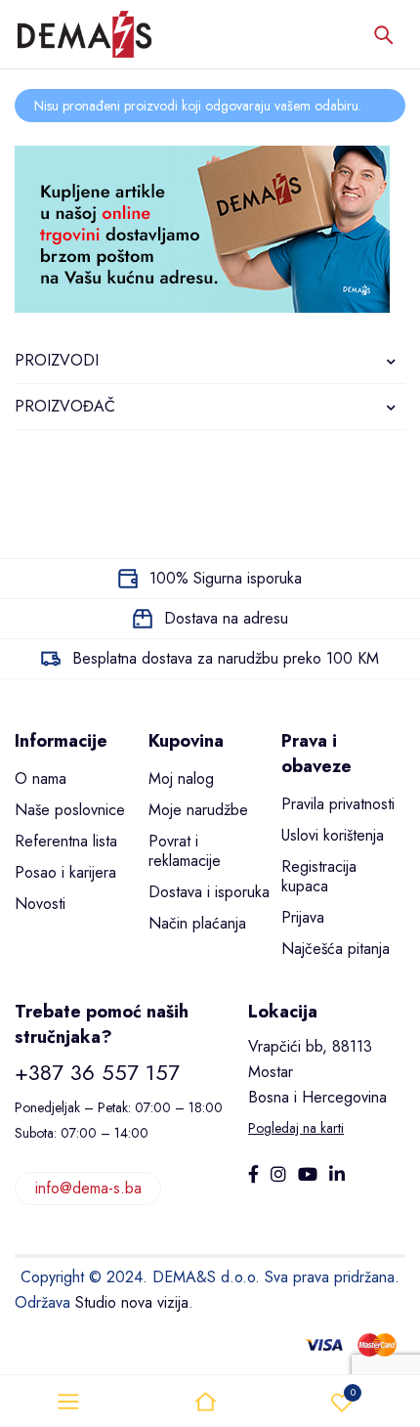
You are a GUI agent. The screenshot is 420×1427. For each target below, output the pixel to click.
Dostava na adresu (226, 618)
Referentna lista (66, 841)
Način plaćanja (197, 923)
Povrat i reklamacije (184, 851)
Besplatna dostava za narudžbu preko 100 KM (225, 658)
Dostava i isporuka (209, 892)
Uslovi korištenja (332, 835)
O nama (40, 778)
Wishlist (353, 1392)
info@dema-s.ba (88, 1188)
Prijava (302, 917)
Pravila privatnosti (338, 804)
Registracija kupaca (319, 876)
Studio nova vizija (132, 1302)
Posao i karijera (65, 872)
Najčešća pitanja (335, 948)
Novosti (40, 903)
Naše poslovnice (70, 810)
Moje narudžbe (198, 810)
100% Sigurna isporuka (225, 578)
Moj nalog (181, 778)
